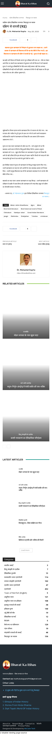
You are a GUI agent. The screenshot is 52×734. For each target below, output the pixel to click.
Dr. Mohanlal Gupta (17, 31)
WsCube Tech (29, 729)
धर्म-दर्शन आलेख (26, 383)
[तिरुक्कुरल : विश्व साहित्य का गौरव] (10, 522)
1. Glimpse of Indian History (15, 701)
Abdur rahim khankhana (19, 205)
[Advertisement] (26, 103)
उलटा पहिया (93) (43, 244)
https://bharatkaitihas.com (26, 273)
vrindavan (44, 216)
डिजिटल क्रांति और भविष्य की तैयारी (31, 540)
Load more (25, 550)
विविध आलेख (22, 537)
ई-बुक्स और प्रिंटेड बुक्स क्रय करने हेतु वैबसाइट (22, 690)
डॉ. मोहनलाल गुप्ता (18, 193)
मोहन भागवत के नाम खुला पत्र (26, 335)
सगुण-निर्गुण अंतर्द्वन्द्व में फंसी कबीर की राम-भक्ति (26, 386)
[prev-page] (4, 446)
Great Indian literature (35, 212)
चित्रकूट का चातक (31, 18)
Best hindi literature (11, 209)
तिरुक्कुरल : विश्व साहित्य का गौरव (30, 523)
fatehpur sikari (19, 212)
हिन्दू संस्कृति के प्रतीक (26, 434)
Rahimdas (14, 216)
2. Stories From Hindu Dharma (17, 705)
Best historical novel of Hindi (31, 209)
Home (5, 18)
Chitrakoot (7, 212)
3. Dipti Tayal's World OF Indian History (21, 708)
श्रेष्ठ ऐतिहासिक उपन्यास (16, 18)
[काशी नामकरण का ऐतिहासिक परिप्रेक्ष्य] (26, 416)
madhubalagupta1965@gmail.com (27, 679)
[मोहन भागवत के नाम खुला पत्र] (26, 313)
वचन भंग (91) (7, 244)
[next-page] (8, 446)
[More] (34, 40)
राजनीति (25, 332)
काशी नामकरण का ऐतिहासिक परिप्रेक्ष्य (26, 438)
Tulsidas (34, 216)
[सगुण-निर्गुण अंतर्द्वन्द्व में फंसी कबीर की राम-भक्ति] (26, 364)
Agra (32, 205)
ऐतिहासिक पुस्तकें (23, 520)
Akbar (39, 205)
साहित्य (5, 22)
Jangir (6, 216)
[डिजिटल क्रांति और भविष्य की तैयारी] (10, 539)
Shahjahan (25, 216)
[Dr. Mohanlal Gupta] (5, 31)
